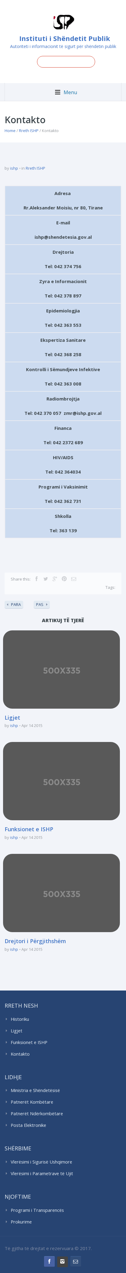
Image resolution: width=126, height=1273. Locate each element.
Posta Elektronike (28, 1125)
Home (10, 130)
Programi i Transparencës (37, 1210)
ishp (14, 168)
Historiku (20, 1019)
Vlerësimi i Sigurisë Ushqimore (41, 1162)
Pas (39, 604)
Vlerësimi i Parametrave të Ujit (42, 1173)
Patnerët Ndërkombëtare (37, 1113)
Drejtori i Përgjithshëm (35, 941)
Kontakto (20, 1054)
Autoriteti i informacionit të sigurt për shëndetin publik (63, 46)
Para (16, 604)
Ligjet (12, 717)
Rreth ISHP (29, 130)
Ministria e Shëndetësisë (35, 1090)
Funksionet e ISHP (29, 829)
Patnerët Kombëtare (32, 1102)
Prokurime (21, 1222)
